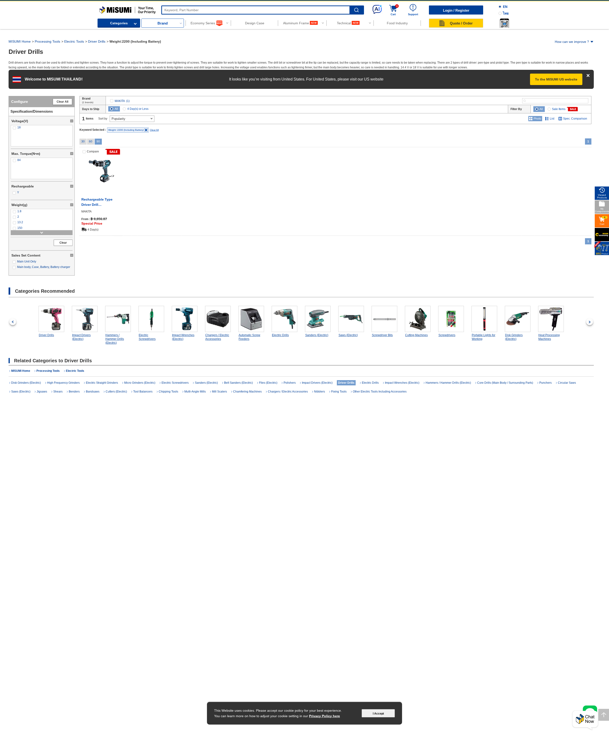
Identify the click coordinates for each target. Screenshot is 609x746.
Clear (63, 242)
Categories (119, 23)
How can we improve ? (572, 42)
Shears (58, 391)
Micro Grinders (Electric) (139, 382)
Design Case (254, 23)
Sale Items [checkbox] (558, 109)
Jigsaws (42, 391)
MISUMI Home (20, 41)
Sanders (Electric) (316, 335)
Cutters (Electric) (116, 391)
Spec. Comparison (575, 118)
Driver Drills (96, 41)
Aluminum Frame (296, 23)
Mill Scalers (219, 391)
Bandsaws (92, 391)
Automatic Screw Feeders (249, 337)
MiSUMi (103, 8)
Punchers (545, 382)
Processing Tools (47, 41)
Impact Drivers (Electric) (81, 337)
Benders (74, 391)
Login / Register (456, 10)
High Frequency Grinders (63, 382)
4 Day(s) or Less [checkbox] (137, 109)
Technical (344, 23)
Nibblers (319, 391)
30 (83, 141)
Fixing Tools (339, 391)
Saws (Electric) (348, 335)
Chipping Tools (168, 391)
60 (90, 141)
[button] (504, 23)
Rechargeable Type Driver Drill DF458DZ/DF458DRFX (98, 202)
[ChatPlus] (585, 720)
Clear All (62, 101)
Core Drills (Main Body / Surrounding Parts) (505, 382)
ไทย (506, 13)
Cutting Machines (416, 335)
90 (98, 141)
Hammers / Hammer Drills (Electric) (114, 338)
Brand (162, 23)
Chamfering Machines (247, 391)
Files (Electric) (268, 382)
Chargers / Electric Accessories (217, 337)
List (552, 118)
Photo (537, 118)
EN (505, 7)
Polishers (290, 382)
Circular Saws (567, 382)
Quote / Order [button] (461, 23)
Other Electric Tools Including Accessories (380, 391)
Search (356, 10)
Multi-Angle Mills (195, 391)
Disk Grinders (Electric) (514, 337)
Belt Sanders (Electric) (238, 382)
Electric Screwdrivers (147, 337)
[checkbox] (41, 127)
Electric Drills (280, 335)
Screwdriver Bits (382, 335)
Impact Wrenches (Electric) (183, 337)
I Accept (378, 713)
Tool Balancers (142, 391)
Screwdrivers (446, 335)
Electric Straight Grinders (102, 382)
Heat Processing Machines (549, 337)
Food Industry (397, 23)
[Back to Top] (603, 715)
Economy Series (203, 23)
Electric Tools (74, 41)
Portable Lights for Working (483, 337)
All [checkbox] (116, 109)
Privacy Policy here (324, 716)
